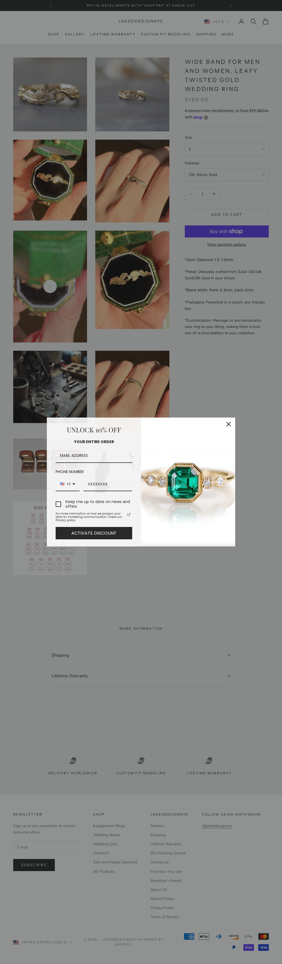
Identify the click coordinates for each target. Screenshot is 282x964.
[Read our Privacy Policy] (129, 514)
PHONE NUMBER (70, 471)
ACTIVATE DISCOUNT (93, 533)
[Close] (228, 424)
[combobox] (68, 484)
